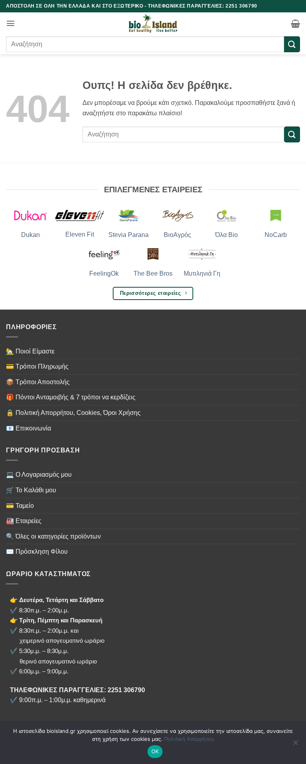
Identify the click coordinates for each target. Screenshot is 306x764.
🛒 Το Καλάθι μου (31, 490)
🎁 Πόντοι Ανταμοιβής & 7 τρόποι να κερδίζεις (70, 397)
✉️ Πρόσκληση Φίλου (37, 551)
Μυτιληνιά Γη (202, 273)
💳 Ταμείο (20, 505)
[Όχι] (295, 744)
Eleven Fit (79, 234)
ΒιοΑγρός (177, 234)
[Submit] (292, 44)
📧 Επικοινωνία (28, 428)
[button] (10, 23)
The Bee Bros (153, 273)
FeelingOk (104, 273)
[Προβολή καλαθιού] (295, 23)
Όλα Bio (226, 234)
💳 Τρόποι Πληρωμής (37, 366)
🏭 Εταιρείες (23, 520)
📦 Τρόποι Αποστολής (38, 382)
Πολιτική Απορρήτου (189, 739)
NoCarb (276, 234)
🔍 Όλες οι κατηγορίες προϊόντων (53, 536)
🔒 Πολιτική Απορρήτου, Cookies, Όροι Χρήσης (73, 412)
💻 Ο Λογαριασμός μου (39, 474)
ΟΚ (155, 751)
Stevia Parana (128, 234)
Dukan (30, 234)
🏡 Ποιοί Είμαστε (30, 351)
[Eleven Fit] (79, 214)
